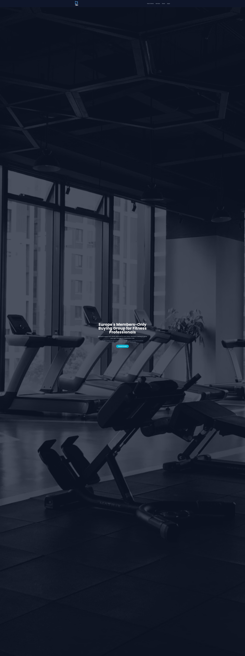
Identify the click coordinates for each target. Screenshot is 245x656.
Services (158, 3)
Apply (168, 3)
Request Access (122, 346)
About (163, 3)
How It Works (150, 3)
